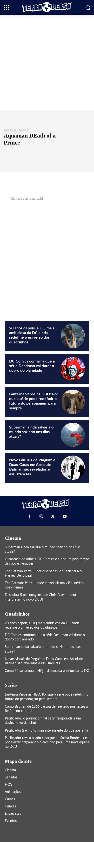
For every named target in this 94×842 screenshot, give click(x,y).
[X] (52, 516)
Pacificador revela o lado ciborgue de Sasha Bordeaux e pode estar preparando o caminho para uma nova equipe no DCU (47, 742)
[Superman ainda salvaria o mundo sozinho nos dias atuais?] (73, 435)
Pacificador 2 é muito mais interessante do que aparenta (46, 730)
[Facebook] (29, 516)
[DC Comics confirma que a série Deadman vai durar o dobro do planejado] (73, 369)
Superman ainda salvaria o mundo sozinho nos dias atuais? (31, 431)
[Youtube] (64, 516)
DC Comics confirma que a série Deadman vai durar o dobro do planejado (32, 365)
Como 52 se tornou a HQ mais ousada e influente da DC (47, 671)
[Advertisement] (47, 62)
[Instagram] (41, 516)
